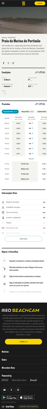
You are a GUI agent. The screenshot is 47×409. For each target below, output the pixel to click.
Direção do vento (7, 84)
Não (44, 223)
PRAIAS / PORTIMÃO (9, 37)
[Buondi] (33, 380)
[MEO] (5, 380)
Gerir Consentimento (9, 402)
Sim (44, 202)
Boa (44, 207)
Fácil (44, 212)
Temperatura (32, 78)
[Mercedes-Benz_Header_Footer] (19, 380)
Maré (3, 91)
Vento (4, 78)
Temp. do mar (32, 84)
